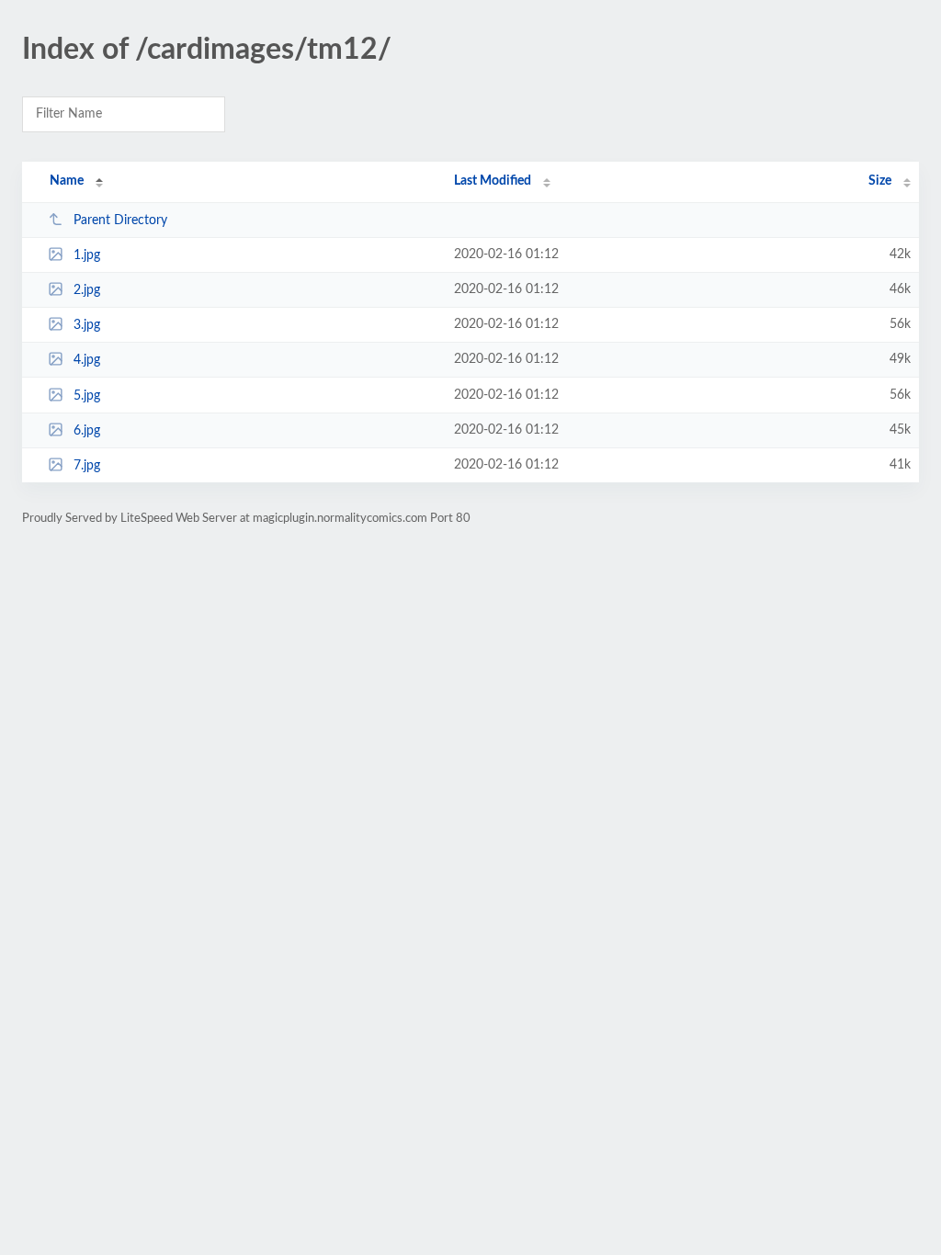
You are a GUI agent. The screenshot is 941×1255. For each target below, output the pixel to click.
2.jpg (87, 290)
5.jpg (87, 396)
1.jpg (87, 255)
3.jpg (87, 325)
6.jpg (87, 430)
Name (67, 181)
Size (879, 181)
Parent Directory (120, 220)
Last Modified (492, 181)
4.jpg (87, 360)
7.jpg (87, 465)
